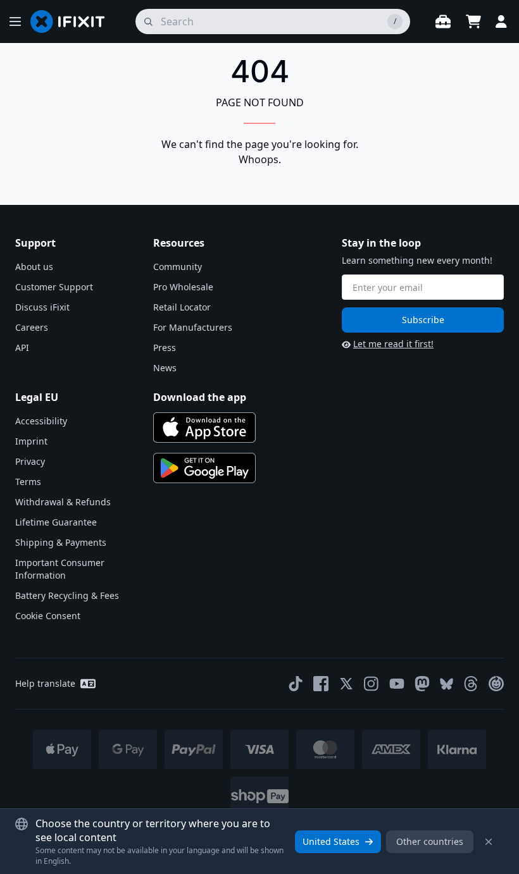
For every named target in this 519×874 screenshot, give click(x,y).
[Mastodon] (422, 683)
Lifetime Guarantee (56, 522)
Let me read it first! (393, 344)
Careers (31, 327)
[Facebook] (320, 683)
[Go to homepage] (72, 21)
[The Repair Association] (496, 683)
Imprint (31, 441)
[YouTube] (396, 683)
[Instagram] (371, 683)
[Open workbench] (443, 21)
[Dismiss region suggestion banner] (489, 842)
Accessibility (41, 421)
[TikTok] (295, 683)
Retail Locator (182, 307)
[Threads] (470, 683)
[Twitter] (346, 683)
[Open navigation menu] (15, 21)
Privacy (30, 461)
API (22, 348)
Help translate (45, 683)
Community (177, 267)
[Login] (501, 21)
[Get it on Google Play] (204, 468)
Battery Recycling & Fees (67, 595)
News (165, 368)
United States (331, 841)
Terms (28, 482)
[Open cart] (473, 21)
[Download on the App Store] (204, 427)
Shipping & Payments (60, 542)
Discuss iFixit (42, 307)
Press (164, 348)
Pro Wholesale (183, 287)
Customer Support (54, 287)
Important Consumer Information (59, 569)
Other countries (429, 841)
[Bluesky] (446, 684)
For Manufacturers (192, 327)
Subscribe (423, 320)
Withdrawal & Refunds (63, 502)
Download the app (199, 397)
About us (34, 267)
